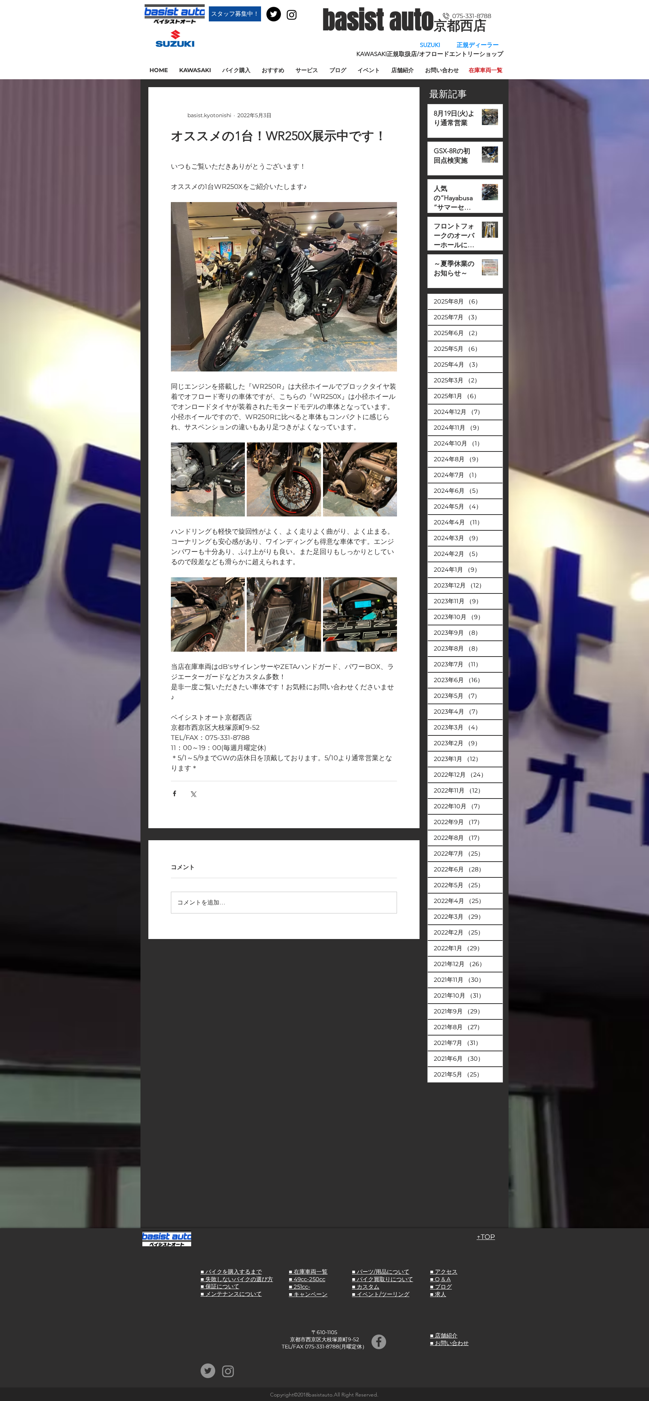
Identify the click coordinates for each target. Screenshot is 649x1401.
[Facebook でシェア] (174, 793)
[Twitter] (273, 14)
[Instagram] (291, 14)
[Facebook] (378, 1342)
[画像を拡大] (208, 479)
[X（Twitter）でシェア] (192, 793)
